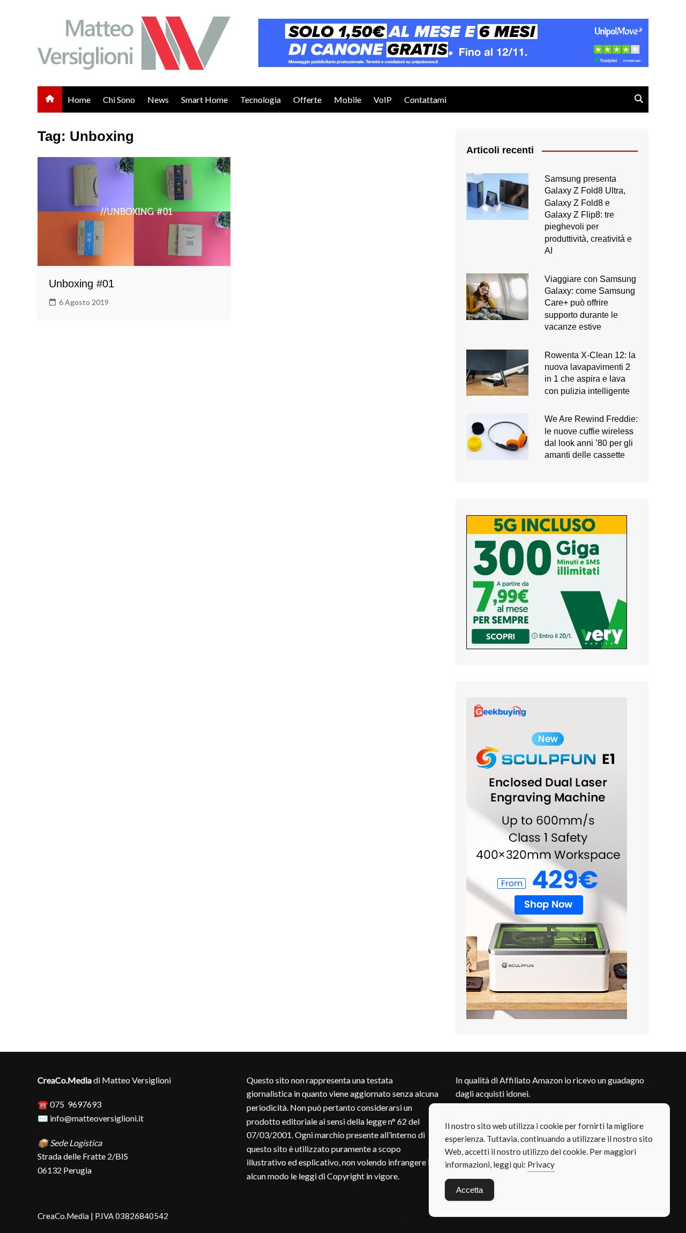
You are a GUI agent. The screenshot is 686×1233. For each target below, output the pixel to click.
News (158, 99)
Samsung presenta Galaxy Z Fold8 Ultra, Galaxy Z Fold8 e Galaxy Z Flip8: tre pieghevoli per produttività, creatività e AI (588, 214)
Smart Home (204, 99)
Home (79, 99)
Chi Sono (119, 99)
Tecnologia (260, 99)
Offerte (307, 99)
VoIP (383, 99)
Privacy (541, 1164)
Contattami (425, 99)
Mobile (347, 99)
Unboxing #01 (81, 283)
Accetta (469, 1189)
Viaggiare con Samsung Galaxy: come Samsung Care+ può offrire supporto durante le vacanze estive (590, 303)
